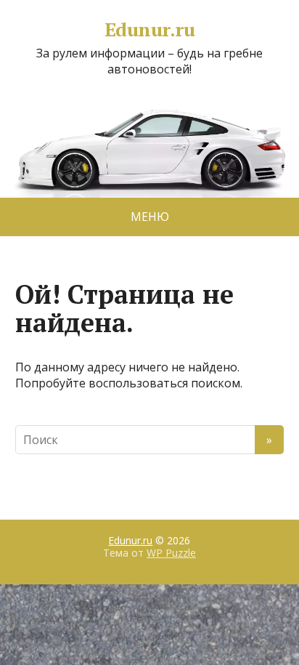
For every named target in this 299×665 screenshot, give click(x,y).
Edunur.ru (149, 30)
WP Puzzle (171, 553)
